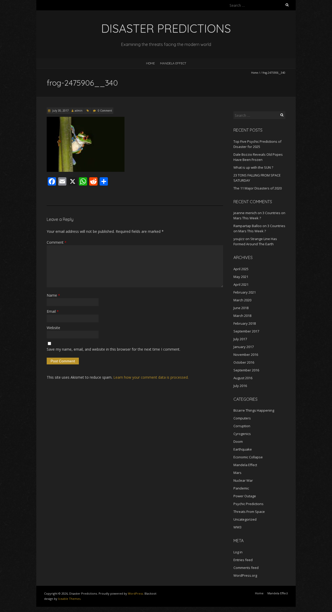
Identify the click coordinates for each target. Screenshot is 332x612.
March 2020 (242, 300)
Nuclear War (243, 480)
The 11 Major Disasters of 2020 (257, 188)
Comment (56, 242)
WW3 (237, 527)
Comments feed (246, 567)
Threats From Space (249, 511)
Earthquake (242, 449)
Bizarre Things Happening (253, 410)
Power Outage (244, 496)
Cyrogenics (242, 433)
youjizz (239, 238)
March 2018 (242, 315)
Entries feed (243, 559)
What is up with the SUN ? (253, 167)
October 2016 (243, 362)
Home (150, 63)
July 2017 (240, 339)
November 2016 (245, 354)
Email (53, 311)
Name (53, 295)
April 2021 (240, 284)
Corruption (241, 426)
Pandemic (241, 488)
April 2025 (240, 269)
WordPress (135, 593)
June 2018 (240, 307)
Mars (237, 472)
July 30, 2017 (60, 110)
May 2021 (240, 276)
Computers (242, 418)
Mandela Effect (173, 63)
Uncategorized (245, 519)
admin (78, 110)
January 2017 (243, 346)
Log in (238, 552)
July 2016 (240, 385)
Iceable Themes (69, 599)
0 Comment (105, 110)
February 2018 (244, 323)
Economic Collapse (248, 457)
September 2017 (246, 331)
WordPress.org (245, 575)
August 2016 (242, 378)
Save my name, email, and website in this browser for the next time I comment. (113, 349)
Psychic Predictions (248, 503)
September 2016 (246, 370)
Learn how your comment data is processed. (151, 377)
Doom (238, 441)
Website (53, 327)
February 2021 (244, 292)
